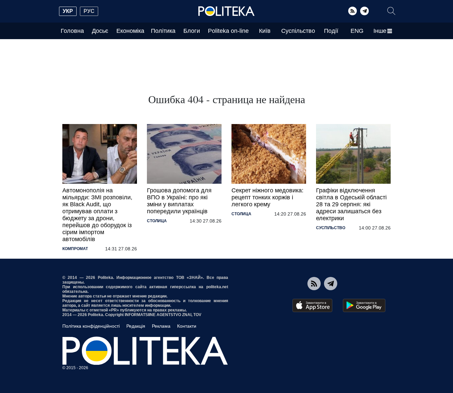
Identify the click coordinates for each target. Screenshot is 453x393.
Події (331, 31)
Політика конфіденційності (91, 326)
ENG (357, 31)
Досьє (100, 31)
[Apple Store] (312, 305)
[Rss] (352, 11)
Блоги (191, 31)
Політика (163, 31)
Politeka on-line (228, 31)
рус (89, 11)
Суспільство (298, 31)
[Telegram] (364, 11)
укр (68, 11)
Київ (265, 31)
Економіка (130, 31)
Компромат (75, 248)
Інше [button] (379, 31)
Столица (157, 221)
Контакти (186, 326)
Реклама (161, 326)
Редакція (135, 326)
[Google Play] (364, 305)
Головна (72, 31)
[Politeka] (226, 11)
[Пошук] (391, 11)
